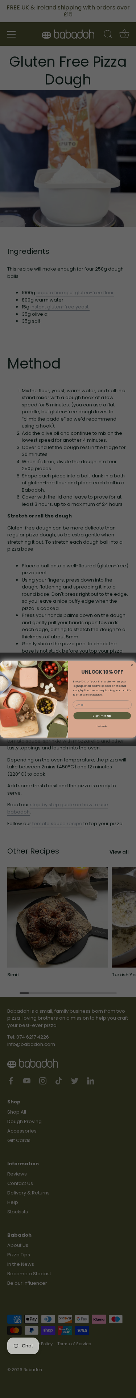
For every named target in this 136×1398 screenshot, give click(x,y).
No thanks (102, 726)
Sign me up (102, 715)
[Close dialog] (131, 665)
